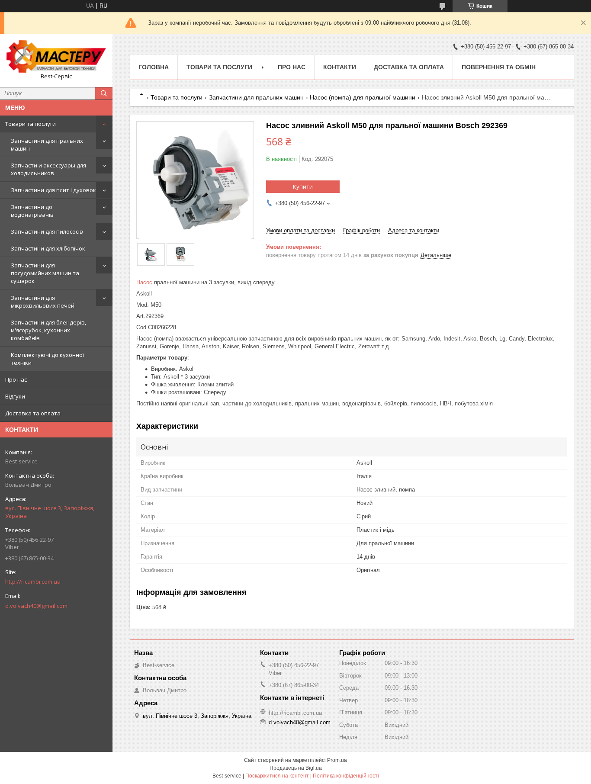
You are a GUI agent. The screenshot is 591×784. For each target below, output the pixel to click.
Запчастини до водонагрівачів (32, 210)
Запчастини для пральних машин (47, 144)
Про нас (16, 379)
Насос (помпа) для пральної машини (362, 97)
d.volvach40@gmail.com (36, 606)
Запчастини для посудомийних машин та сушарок (45, 273)
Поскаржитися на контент (277, 776)
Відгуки (15, 396)
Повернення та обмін (499, 67)
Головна (153, 67)
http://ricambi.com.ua (33, 581)
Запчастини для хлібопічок (48, 248)
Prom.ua (337, 760)
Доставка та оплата (33, 413)
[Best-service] (56, 56)
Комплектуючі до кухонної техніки (47, 358)
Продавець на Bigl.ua (296, 768)
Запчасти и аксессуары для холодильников (48, 169)
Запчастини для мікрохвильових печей (42, 301)
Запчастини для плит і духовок (53, 190)
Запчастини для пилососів (47, 231)
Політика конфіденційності (346, 776)
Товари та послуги (30, 124)
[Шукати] (103, 93)
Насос (144, 282)
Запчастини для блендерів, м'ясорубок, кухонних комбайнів (48, 330)
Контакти (339, 67)
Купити (303, 186)
